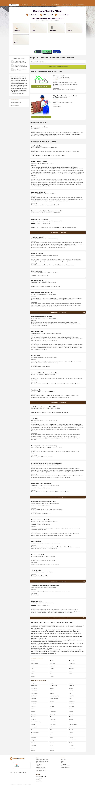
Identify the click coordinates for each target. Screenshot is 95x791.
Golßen (51, 729)
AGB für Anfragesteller (41, 769)
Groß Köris (52, 683)
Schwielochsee (33, 696)
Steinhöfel (52, 690)
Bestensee (52, 701)
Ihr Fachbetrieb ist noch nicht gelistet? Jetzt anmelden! (58, 617)
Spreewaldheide (34, 714)
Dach (62, 761)
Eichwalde (71, 690)
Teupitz (51, 703)
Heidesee (32, 742)
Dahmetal (71, 729)
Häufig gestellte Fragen (16, 102)
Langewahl (33, 724)
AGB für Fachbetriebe (40, 770)
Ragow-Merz (33, 698)
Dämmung (13, 4)
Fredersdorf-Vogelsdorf (73, 724)
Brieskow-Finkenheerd (54, 698)
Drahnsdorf (71, 688)
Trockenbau (43, 4)
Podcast (37, 779)
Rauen (32, 729)
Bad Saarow (33, 706)
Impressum (38, 772)
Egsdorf (51, 716)
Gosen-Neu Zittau (53, 724)
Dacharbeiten (24, 4)
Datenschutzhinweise (40, 767)
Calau (70, 693)
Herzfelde (71, 683)
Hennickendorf (71, 703)
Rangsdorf (71, 719)
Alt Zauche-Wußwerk (34, 732)
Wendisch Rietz (34, 690)
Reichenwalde (33, 703)
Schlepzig (33, 711)
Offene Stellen (39, 781)
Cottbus (51, 745)
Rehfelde (70, 698)
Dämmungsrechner (68, 4)
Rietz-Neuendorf (34, 688)
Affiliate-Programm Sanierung (42, 761)
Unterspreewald (34, 701)
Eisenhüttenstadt (53, 711)
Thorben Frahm (49, 648)
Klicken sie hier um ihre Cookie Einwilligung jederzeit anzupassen (20, 784)
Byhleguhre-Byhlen (34, 740)
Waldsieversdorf (72, 701)
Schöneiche (52, 750)
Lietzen (51, 732)
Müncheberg (71, 685)
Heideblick (71, 714)
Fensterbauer (39, 764)
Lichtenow (52, 742)
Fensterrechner (80, 4)
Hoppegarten (71, 745)
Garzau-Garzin (71, 706)
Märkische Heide (34, 685)
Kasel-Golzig (52, 714)
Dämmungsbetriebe (40, 762)
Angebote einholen (15, 105)
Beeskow (32, 683)
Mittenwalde (71, 727)
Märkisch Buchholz (34, 727)
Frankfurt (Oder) (53, 719)
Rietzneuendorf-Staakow (54, 696)
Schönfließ (71, 716)
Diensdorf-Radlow (34, 693)
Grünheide (52, 706)
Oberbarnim (71, 737)
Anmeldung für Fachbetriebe (42, 759)
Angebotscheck (55, 4)
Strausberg (71, 742)
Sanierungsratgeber (65, 766)
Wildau (51, 727)
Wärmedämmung (18, 82)
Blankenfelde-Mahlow (73, 740)
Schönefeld (71, 732)
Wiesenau (52, 693)
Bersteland (52, 688)
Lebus (51, 740)
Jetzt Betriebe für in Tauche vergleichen (58, 232)
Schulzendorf (71, 696)
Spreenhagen (33, 745)
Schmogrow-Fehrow (53, 685)
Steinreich (71, 711)
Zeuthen (51, 737)
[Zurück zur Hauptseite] (22, 758)
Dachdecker (38, 766)
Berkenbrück (33, 737)
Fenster (34, 4)
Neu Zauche (33, 719)
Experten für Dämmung (53, 650)
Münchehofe (33, 716)
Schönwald (33, 750)
